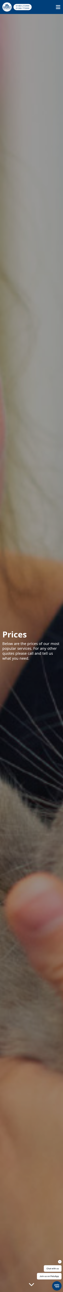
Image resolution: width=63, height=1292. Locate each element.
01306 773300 (22, 8)
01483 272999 (22, 5)
